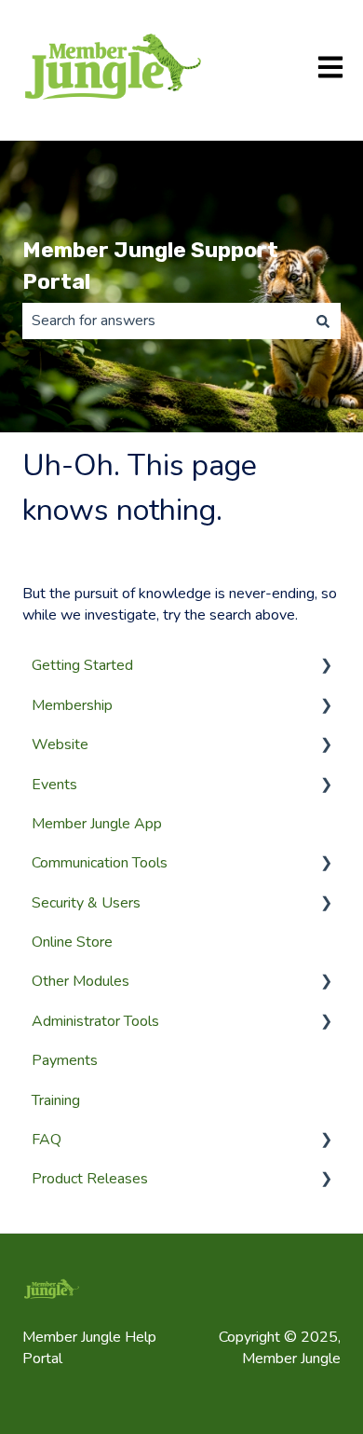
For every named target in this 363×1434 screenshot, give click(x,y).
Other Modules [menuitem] (80, 981)
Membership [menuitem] (72, 705)
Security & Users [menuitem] (86, 903)
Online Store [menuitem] (72, 942)
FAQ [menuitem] (46, 1139)
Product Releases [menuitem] (90, 1178)
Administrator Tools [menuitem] (95, 1021)
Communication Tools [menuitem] (100, 863)
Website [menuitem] (60, 744)
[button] (326, 667)
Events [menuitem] (54, 784)
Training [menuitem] (56, 1100)
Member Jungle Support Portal (150, 266)
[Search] (323, 320)
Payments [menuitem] (65, 1060)
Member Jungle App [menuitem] (97, 823)
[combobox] (163, 320)
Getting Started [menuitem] (82, 665)
